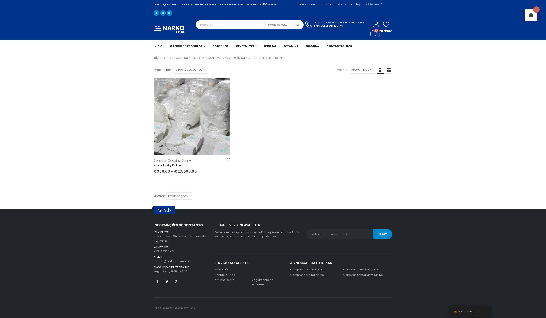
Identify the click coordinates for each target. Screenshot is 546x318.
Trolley (355, 4)
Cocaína (312, 46)
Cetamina (291, 46)
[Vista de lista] (388, 70)
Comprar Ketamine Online (361, 269)
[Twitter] (163, 13)
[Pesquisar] (297, 24)
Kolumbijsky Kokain (168, 165)
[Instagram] (169, 13)
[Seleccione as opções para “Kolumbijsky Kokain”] (223, 85)
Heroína (270, 46)
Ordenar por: (163, 70)
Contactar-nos (335, 4)
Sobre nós (221, 46)
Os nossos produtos (186, 46)
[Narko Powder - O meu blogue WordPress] (170, 28)
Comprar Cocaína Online (172, 160)
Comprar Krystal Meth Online (363, 275)
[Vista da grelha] (380, 70)
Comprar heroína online (307, 275)
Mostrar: (342, 70)
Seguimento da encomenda (262, 282)
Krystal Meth (246, 46)
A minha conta (310, 4)
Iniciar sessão (374, 4)
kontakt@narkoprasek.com (173, 261)
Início (158, 46)
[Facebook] (156, 13)
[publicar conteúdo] (192, 116)
